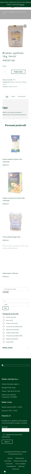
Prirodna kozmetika (14, 336)
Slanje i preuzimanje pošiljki (20, 461)
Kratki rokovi (11, 317)
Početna (5, 12)
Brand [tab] (13, 96)
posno (15, 86)
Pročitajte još (15, 156)
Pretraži (5, 292)
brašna (10, 86)
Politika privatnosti (19, 458)
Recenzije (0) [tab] (21, 96)
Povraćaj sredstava (11, 466)
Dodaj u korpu (18, 72)
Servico (20, 454)
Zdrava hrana (12, 339)
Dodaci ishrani (12, 333)
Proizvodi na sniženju (14, 326)
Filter (5, 308)
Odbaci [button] (22, 4)
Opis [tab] (7, 96)
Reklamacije (21, 466)
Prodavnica (11, 12)
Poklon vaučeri (12, 323)
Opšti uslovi (10, 458)
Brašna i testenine (16, 82)
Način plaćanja (7, 461)
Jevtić (4, 66)
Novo (9, 320)
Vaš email (4, 427)
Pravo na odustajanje (20, 463)
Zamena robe (15, 469)
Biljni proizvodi (12, 329)
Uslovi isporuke (9, 463)
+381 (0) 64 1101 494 (13, 391)
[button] (25, 26)
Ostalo (10, 342)
